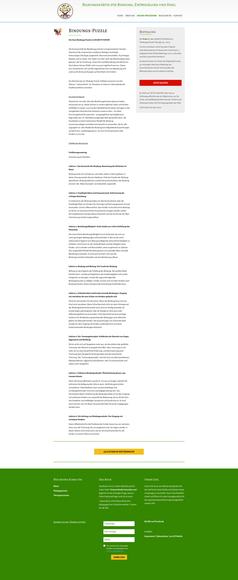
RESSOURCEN (165, 16)
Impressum (149, 536)
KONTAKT (178, 16)
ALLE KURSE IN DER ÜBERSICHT (119, 451)
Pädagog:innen (60, 491)
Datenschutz (162, 536)
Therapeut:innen (61, 495)
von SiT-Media (175, 536)
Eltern (56, 486)
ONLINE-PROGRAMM (147, 16)
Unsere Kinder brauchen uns (123, 489)
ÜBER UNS (130, 16)
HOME (120, 16)
